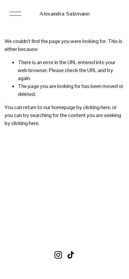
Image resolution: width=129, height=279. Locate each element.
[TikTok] (71, 255)
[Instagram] (58, 255)
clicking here (96, 107)
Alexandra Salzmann (64, 14)
